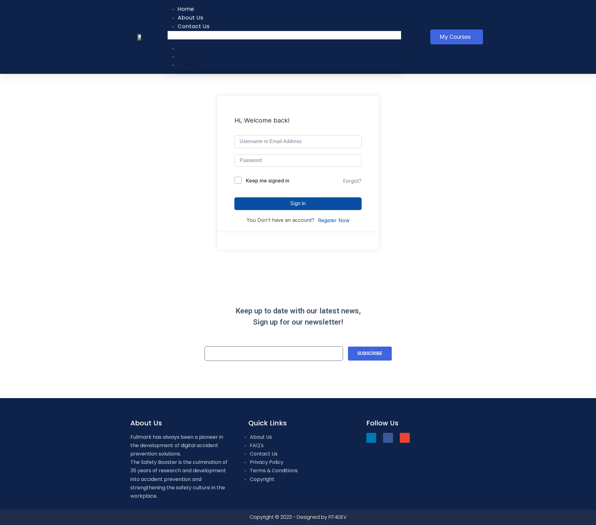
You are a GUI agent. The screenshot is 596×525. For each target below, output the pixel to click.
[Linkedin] (371, 438)
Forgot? (352, 181)
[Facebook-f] (388, 438)
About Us (190, 17)
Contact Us (194, 26)
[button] (284, 35)
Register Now (334, 220)
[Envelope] (405, 438)
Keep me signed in (267, 180)
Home (186, 9)
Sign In (298, 203)
